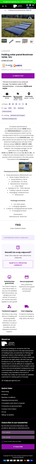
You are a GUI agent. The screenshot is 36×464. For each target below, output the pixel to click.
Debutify (21, 457)
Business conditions (8, 397)
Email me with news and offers (12, 441)
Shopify (30, 455)
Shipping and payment (9, 400)
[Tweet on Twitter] (13, 104)
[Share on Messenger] (26, 104)
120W (9, 108)
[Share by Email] (23, 104)
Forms (3, 412)
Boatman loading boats (9, 118)
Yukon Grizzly (17, 455)
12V (15, 108)
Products (4, 394)
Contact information (8, 409)
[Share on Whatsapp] (19, 104)
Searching (5, 391)
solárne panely (6, 111)
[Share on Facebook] (9, 104)
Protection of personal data (11, 406)
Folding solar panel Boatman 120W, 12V (19, 10)
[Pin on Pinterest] (16, 104)
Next (33, 26)
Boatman (21, 108)
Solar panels (5, 51)
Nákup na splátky (7, 415)
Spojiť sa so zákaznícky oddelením (18, 264)
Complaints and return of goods (13, 403)
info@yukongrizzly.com (11, 380)
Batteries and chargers (18, 115)
